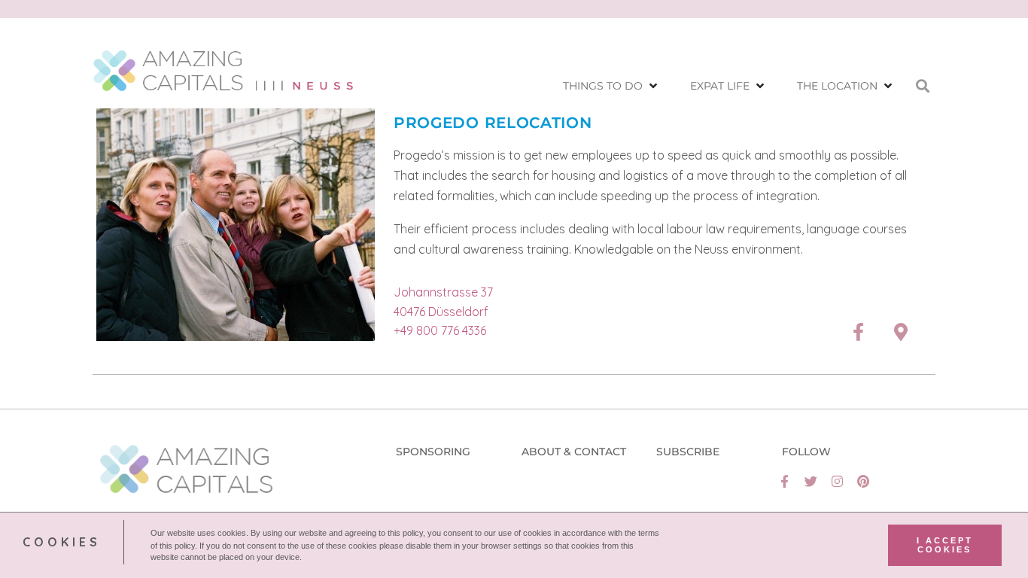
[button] (611, 86)
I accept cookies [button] (945, 545)
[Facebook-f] (784, 481)
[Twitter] (810, 481)
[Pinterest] (863, 481)
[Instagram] (837, 481)
